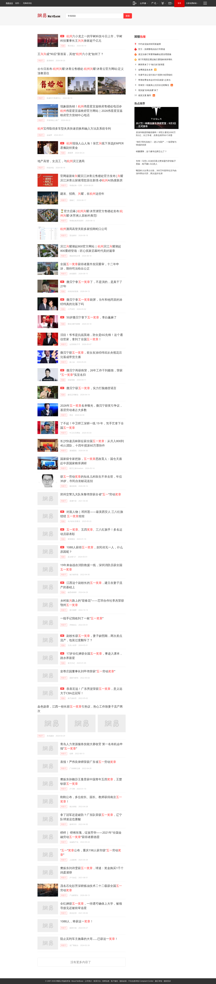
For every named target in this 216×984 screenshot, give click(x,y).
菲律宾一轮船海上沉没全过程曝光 (153, 85)
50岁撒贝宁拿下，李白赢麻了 (91, 317)
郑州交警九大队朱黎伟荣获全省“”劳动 (90, 494)
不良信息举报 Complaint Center (140, 981)
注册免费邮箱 (191, 3)
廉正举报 (158, 981)
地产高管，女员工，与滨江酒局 (60, 161)
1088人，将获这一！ (76, 921)
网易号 (41, 60)
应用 (17, 3)
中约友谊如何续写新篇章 (149, 44)
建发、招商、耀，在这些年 (82, 194)
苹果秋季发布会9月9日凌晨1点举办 (154, 80)
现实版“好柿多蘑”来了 (148, 90)
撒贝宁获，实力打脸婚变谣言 (91, 388)
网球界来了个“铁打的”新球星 (151, 64)
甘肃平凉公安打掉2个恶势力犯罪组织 (155, 74)
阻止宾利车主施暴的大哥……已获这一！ (89, 939)
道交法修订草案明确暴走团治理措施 (154, 54)
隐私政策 (123, 981)
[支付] (163, 3)
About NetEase (77, 981)
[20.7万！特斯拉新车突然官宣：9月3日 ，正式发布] (156, 118)
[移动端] (135, 3)
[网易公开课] (144, 3)
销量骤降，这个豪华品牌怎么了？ (151, 151)
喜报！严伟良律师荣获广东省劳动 (88, 762)
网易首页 (9, 3)
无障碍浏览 (27, 3)
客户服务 (114, 981)
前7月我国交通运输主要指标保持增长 (155, 59)
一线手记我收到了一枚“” (81, 618)
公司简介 (88, 981)
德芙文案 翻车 (144, 95)
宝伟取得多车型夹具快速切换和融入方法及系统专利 (74, 128)
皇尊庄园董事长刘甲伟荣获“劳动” (87, 671)
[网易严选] (154, 3)
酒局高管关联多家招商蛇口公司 (83, 229)
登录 (179, 3)
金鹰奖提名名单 (145, 69)
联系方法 (97, 981)
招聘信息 (105, 981)
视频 (63, 45)
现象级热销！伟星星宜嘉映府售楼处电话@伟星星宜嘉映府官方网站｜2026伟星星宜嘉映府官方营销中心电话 (91, 110)
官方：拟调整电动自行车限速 (151, 49)
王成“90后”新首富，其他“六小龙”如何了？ (70, 54)
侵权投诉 (167, 981)
